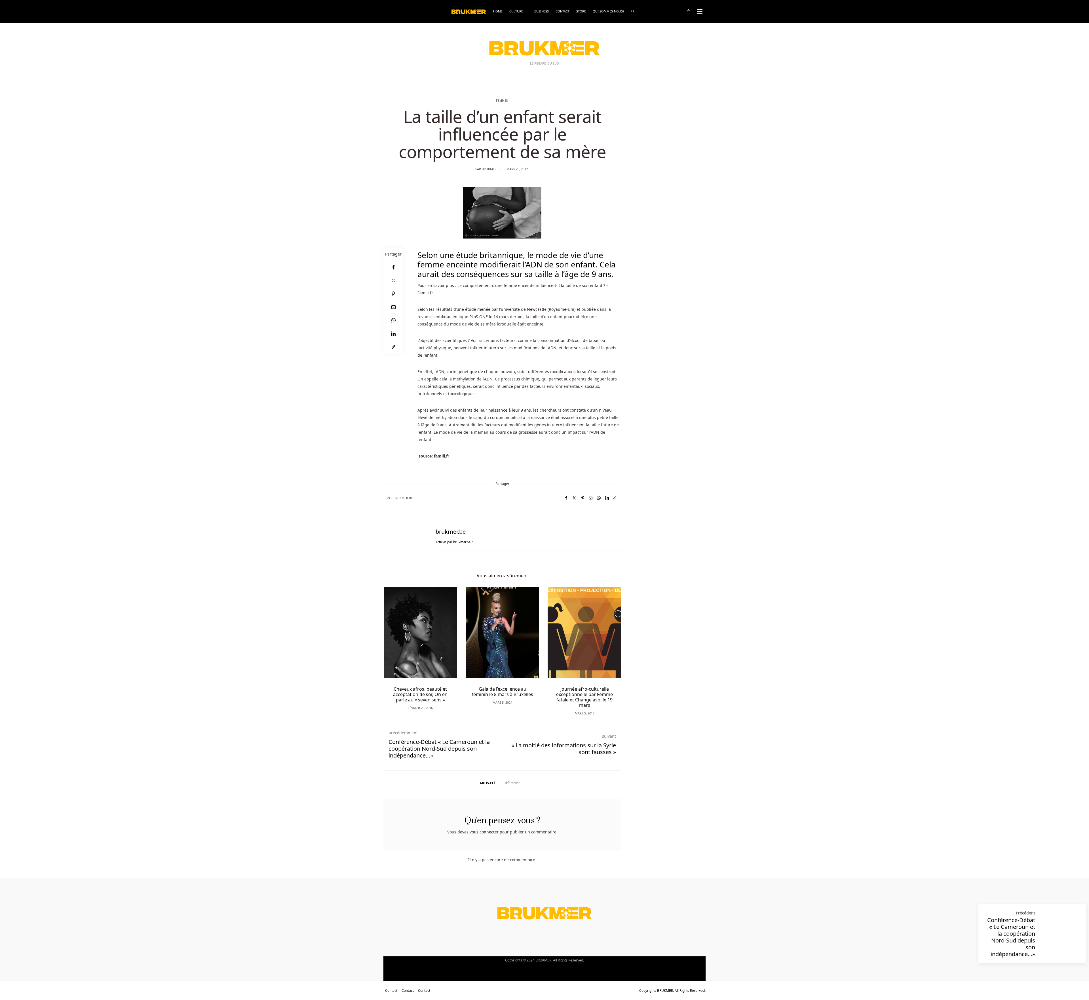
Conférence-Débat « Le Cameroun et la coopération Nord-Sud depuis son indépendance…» (1011, 937)
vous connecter (484, 832)
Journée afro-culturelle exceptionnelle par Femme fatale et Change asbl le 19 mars (584, 697)
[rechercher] (633, 11)
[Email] (393, 307)
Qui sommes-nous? (608, 11)
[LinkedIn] (393, 333)
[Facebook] (393, 267)
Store (581, 11)
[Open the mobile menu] (700, 11)
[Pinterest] (393, 293)
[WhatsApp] (393, 320)
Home (498, 11)
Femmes (502, 101)
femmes (513, 782)
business (541, 11)
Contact (562, 11)
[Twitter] (393, 280)
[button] (396, 642)
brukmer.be (491, 169)
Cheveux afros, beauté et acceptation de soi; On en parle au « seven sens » (420, 694)
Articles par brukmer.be (453, 542)
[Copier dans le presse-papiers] (393, 347)
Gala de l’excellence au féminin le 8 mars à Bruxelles (502, 691)
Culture (516, 11)
